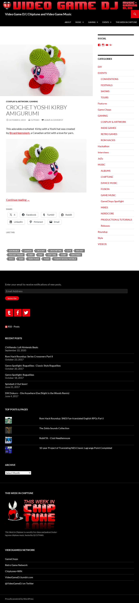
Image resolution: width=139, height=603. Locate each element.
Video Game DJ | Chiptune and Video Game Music (38, 14)
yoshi (46, 259)
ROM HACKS (108, 140)
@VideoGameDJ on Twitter (19, 583)
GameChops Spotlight (112, 201)
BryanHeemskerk (19, 132)
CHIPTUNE (107, 176)
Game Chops (104, 109)
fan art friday (16, 255)
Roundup (102, 231)
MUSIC (78, 22)
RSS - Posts (13, 326)
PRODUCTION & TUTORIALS (116, 219)
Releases (105, 225)
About (68, 22)
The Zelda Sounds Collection (54, 428)
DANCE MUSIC (109, 182)
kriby (63, 255)
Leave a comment (53, 120)
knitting (51, 255)
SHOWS (105, 91)
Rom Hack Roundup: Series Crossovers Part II (29, 356)
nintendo (76, 255)
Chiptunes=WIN (13, 571)
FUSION (105, 189)
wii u (11, 259)
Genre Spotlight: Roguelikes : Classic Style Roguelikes (33, 365)
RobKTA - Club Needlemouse (54, 438)
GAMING (92, 22)
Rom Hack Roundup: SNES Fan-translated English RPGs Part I (71, 418)
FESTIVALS (106, 85)
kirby (31, 255)
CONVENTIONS (109, 79)
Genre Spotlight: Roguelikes (19, 374)
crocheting (56, 251)
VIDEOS (102, 244)
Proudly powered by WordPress (19, 599)
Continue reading (18, 199)
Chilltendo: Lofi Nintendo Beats (21, 347)
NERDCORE (107, 213)
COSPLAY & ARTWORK (17, 101)
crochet (40, 251)
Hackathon (103, 146)
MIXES (104, 207)
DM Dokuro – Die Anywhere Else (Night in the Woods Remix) (37, 393)
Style (100, 237)
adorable (14, 251)
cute (68, 251)
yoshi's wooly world (65, 259)
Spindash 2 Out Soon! (16, 383)
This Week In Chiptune (126, 22)
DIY (100, 66)
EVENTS (105, 22)
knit (40, 255)
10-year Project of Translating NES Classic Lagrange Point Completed (75, 447)
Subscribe (12, 298)
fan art (80, 251)
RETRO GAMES (109, 134)
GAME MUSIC (108, 195)
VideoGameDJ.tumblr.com (19, 577)
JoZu (100, 158)
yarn (20, 259)
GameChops (11, 559)
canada (28, 251)
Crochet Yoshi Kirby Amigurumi (36, 110)
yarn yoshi (33, 259)
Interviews (103, 152)
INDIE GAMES (108, 127)
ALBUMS (105, 170)
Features (102, 103)
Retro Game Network (16, 565)
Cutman (35, 120)
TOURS (104, 97)
